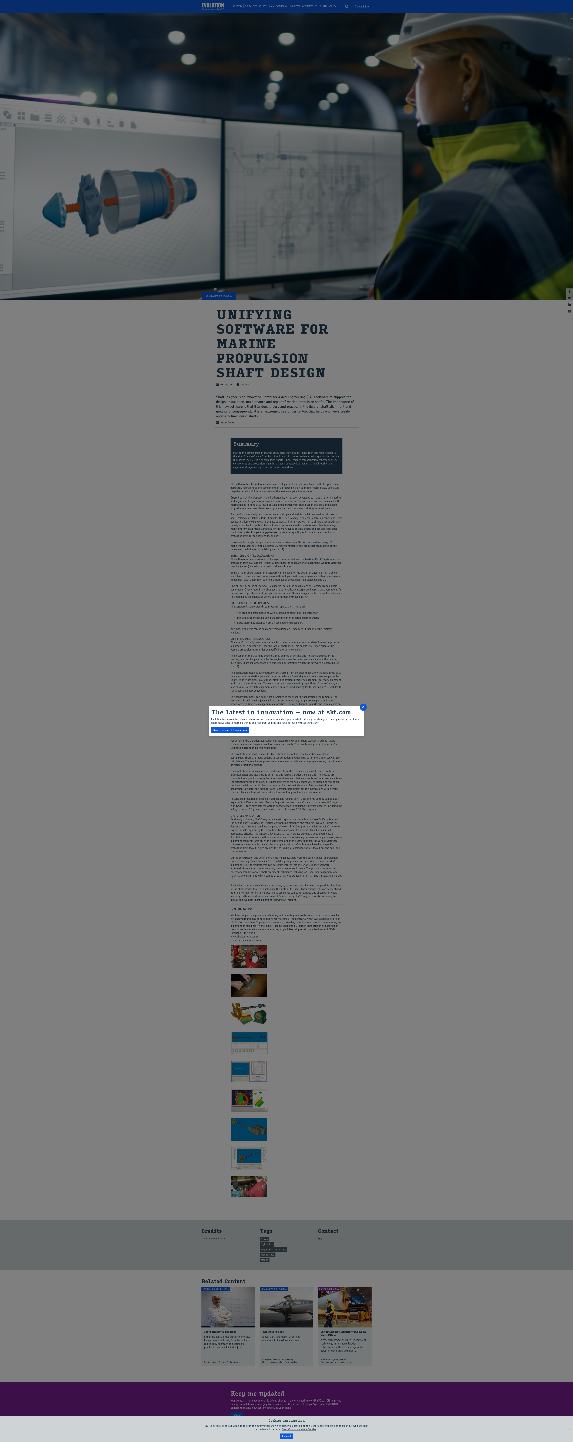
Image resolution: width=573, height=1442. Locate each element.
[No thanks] (569, 1429)
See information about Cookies (299, 1429)
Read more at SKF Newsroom (230, 730)
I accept (286, 1436)
